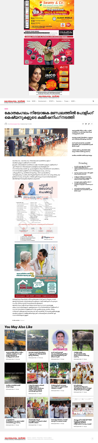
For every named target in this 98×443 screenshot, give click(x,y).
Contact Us (34, 437)
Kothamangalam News (15, 124)
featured (22, 320)
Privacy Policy (40, 437)
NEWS (33, 101)
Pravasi (66, 101)
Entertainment (42, 101)
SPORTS (51, 101)
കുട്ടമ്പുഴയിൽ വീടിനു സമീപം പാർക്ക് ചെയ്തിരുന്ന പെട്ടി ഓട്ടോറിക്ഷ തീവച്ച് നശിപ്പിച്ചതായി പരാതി (82, 132)
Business (58, 101)
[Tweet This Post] (86, 124)
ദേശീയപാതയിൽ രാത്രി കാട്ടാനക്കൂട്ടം (82, 155)
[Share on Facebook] (83, 124)
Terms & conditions (47, 437)
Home (28, 101)
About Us (29, 437)
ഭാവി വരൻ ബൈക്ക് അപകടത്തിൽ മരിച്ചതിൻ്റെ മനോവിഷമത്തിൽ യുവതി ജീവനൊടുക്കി (82, 144)
